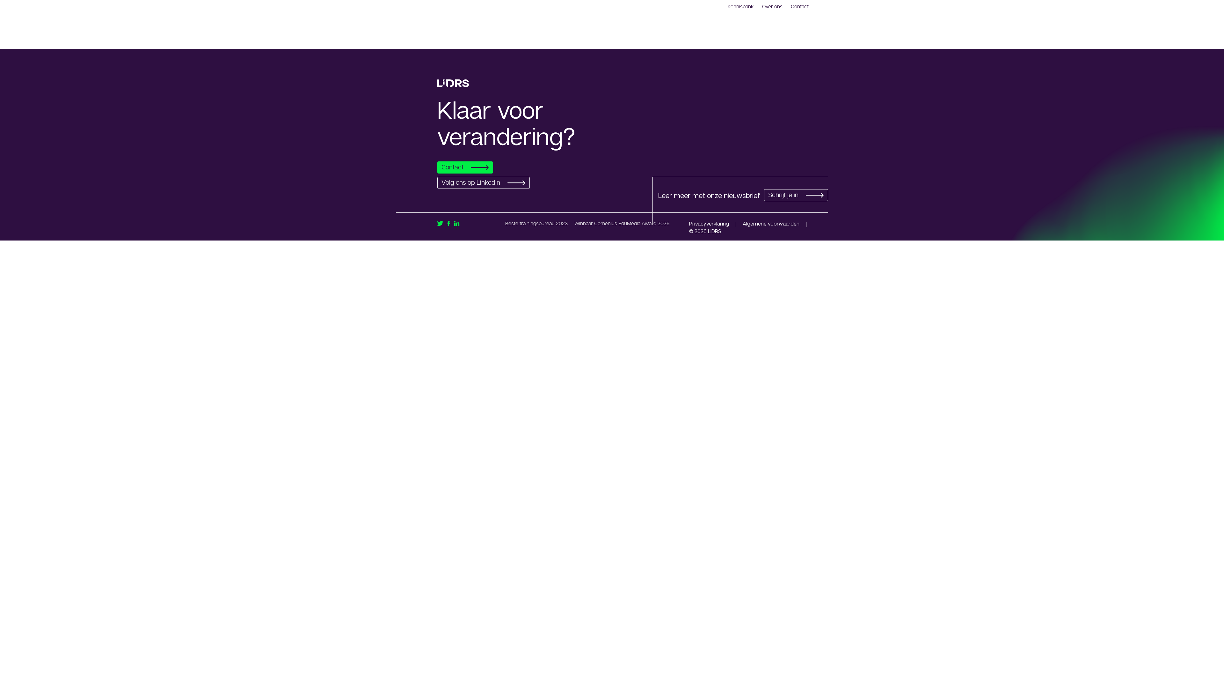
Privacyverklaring (709, 223)
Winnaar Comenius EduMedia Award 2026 (621, 223)
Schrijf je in (783, 195)
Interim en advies (662, 39)
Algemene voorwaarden (771, 223)
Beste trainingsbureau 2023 (536, 223)
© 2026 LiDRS (705, 231)
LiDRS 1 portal (760, 39)
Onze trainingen (713, 39)
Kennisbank (741, 6)
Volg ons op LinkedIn (470, 183)
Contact (800, 6)
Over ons (772, 6)
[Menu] (807, 39)
